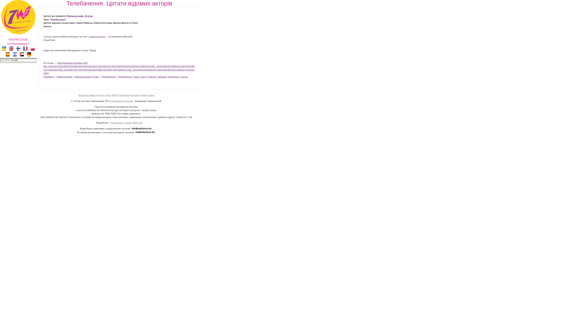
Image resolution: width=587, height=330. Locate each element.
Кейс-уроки (148, 95)
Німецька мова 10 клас (87, 76)
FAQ (115, 95)
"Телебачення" (57, 19)
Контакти (135, 95)
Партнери (124, 95)
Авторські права (86, 95)
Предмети (48, 76)
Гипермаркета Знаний (122, 101)
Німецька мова (64, 76)
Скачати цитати (97, 36)
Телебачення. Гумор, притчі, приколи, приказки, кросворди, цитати (153, 76)
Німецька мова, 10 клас (80, 16)
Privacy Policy (104, 95)
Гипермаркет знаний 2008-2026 (126, 122)
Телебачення (108, 76)
